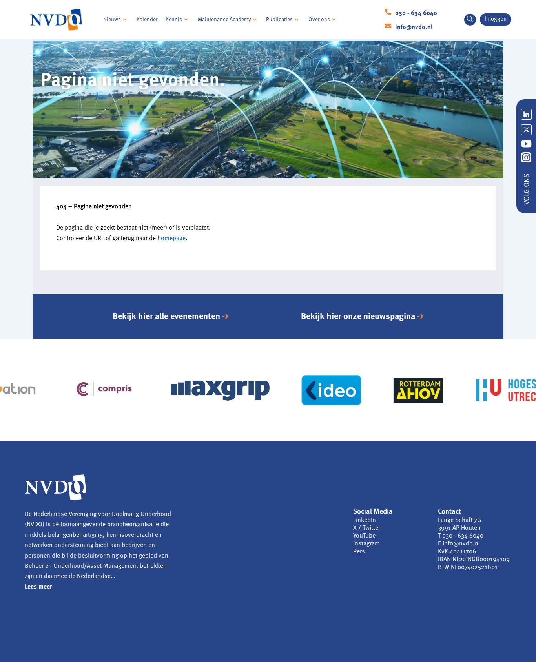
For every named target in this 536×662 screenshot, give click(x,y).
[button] (470, 20)
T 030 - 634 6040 (460, 536)
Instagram (366, 544)
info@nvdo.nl (414, 27)
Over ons (319, 19)
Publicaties (279, 19)
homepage (171, 238)
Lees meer (38, 587)
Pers (359, 552)
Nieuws (112, 19)
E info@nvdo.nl (459, 544)
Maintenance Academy (224, 19)
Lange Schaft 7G (459, 520)
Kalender (147, 19)
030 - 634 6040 (416, 13)
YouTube (364, 536)
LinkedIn (364, 520)
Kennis (174, 19)
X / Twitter (366, 528)
